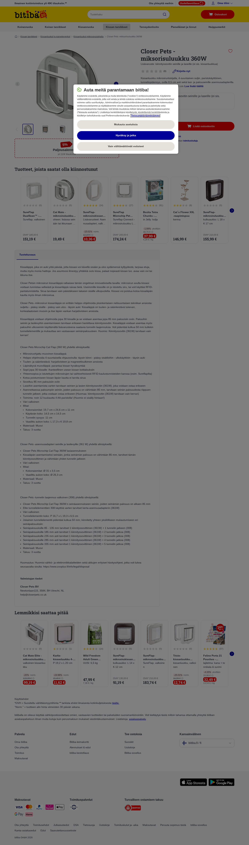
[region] (125, 119)
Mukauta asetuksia (126, 124)
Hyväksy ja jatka (126, 135)
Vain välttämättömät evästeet (126, 146)
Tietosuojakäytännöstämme (145, 115)
